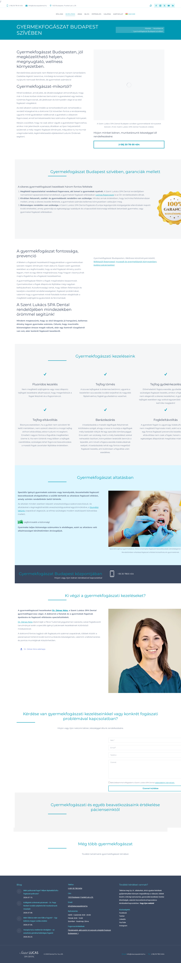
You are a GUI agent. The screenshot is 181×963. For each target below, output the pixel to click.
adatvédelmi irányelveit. (165, 783)
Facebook (123, 913)
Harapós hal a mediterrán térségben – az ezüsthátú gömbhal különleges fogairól (39, 931)
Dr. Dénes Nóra (60, 610)
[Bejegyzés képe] (19, 891)
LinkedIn (122, 919)
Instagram (123, 926)
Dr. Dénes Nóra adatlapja (34, 649)
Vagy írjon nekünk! (147, 903)
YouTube (122, 922)
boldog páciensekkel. (104, 265)
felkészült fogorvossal (104, 261)
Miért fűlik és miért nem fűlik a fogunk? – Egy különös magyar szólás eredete (40, 919)
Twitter (122, 916)
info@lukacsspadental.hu (37, 6)
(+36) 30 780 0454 (75, 888)
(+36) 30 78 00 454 (16, 6)
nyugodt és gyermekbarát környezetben (136, 261)
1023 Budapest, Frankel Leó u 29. (64, 6)
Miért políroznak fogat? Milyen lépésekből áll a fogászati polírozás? (40, 892)
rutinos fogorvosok (105, 195)
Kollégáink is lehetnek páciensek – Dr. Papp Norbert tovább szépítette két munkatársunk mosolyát (40, 906)
